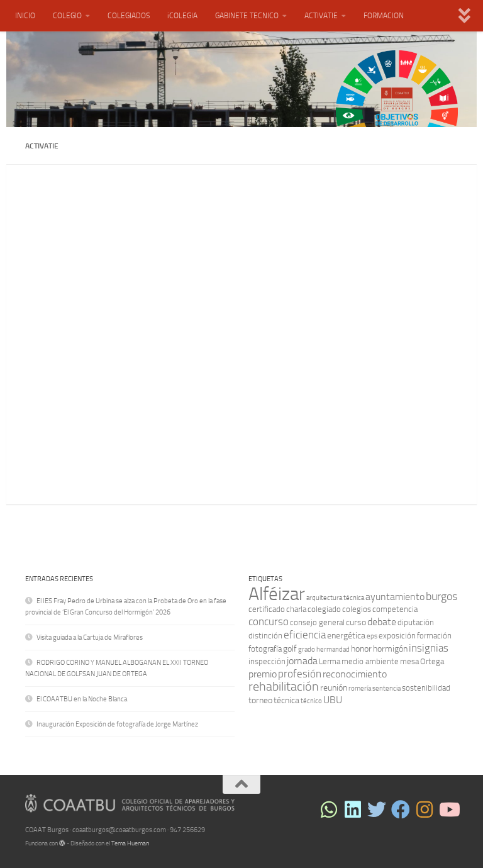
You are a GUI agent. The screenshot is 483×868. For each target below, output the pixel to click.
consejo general (317, 622)
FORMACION (384, 15)
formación (434, 635)
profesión (299, 673)
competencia (395, 609)
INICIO (25, 15)
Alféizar (276, 594)
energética (346, 635)
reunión (333, 687)
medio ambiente (370, 661)
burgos (441, 596)
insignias (428, 648)
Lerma (329, 661)
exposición (397, 635)
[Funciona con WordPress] (62, 843)
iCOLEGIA (182, 15)
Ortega (432, 661)
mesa (409, 661)
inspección (267, 661)
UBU (332, 700)
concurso (268, 621)
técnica (286, 700)
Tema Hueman (130, 843)
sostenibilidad (426, 688)
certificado (266, 609)
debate (381, 622)
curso (356, 622)
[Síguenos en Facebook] (400, 809)
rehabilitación (283, 686)
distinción (265, 635)
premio (262, 674)
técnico (311, 701)
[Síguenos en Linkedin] (352, 809)
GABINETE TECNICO (247, 15)
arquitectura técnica (335, 598)
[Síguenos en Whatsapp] (328, 809)
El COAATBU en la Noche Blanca (81, 699)
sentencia (386, 688)
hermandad (333, 649)
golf (290, 648)
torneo (260, 700)
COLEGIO (67, 15)
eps (372, 636)
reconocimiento (355, 674)
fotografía (265, 649)
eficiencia (305, 634)
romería (359, 688)
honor (361, 648)
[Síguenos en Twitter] (376, 809)
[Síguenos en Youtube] (448, 809)
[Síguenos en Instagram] (424, 809)
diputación (415, 622)
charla (296, 609)
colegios (356, 609)
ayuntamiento (395, 597)
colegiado (324, 609)
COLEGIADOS (129, 15)
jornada (302, 661)
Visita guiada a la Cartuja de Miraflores (89, 637)
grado (306, 649)
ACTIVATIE (321, 15)
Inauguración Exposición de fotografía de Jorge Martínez (117, 724)
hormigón (390, 648)
